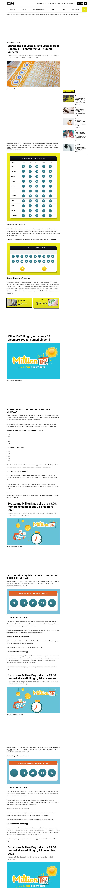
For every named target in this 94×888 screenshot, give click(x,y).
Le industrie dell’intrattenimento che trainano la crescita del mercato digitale (80, 122)
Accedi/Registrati (70, 3)
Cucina (63, 9)
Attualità (12, 9)
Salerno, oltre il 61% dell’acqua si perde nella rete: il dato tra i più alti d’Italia (80, 148)
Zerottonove (75, 9)
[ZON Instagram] (82, 3)
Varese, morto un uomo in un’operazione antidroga (24, 303)
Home (8, 14)
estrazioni (47, 667)
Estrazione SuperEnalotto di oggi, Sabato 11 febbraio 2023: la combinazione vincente (41, 303)
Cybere (60, 3)
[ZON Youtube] (85, 3)
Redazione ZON (18, 380)
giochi (10, 749)
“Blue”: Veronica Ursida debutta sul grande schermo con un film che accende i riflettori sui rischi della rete (80, 136)
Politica (24, 9)
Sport (52, 9)
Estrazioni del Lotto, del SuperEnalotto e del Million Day (24, 14)
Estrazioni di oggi (41, 3)
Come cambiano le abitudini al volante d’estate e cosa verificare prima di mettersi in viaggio (80, 99)
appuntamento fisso (42, 143)
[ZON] (10, 3)
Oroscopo (51, 3)
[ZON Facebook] (78, 3)
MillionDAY (11, 475)
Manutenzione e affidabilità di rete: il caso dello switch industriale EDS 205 (80, 111)
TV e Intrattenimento (38, 9)
